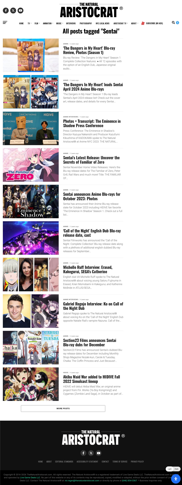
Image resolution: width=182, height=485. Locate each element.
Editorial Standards (64, 461)
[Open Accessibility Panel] (175, 478)
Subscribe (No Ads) (154, 23)
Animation (47, 23)
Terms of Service (120, 461)
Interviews (71, 23)
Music (58, 23)
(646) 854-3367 (129, 480)
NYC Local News (102, 23)
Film (36, 23)
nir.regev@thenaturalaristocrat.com (82, 480)
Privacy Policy (137, 461)
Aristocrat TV (120, 23)
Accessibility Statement (87, 461)
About (134, 23)
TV (29, 23)
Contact (105, 461)
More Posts (63, 408)
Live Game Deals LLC (30, 477)
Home (21, 23)
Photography (86, 23)
